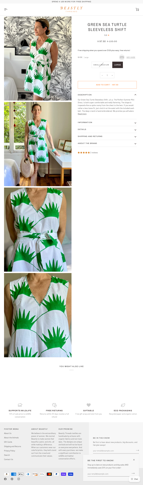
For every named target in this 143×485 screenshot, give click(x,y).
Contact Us (8, 459)
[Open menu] (8, 9)
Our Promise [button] (66, 429)
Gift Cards (8, 442)
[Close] (135, 460)
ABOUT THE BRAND (87, 143)
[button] (128, 57)
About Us (7, 433)
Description (84, 95)
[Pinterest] (12, 479)
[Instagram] (18, 479)
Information (85, 122)
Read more (82, 114)
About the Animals (11, 437)
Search (7, 455)
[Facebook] (5, 479)
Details (82, 129)
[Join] (132, 473)
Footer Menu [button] (11, 429)
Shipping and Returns (90, 136)
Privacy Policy (9, 450)
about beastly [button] (39, 429)
